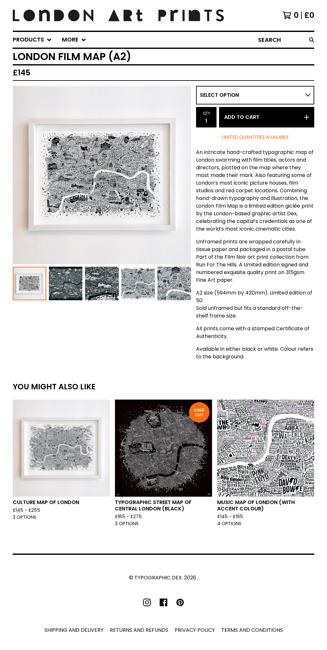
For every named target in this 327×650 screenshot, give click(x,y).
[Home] (118, 15)
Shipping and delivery (73, 630)
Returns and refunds (139, 630)
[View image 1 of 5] (29, 283)
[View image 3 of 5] (101, 283)
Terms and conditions (252, 630)
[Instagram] (147, 602)
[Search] (312, 40)
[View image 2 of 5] (65, 283)
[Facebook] (163, 602)
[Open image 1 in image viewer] (102, 175)
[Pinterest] (180, 602)
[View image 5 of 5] (174, 283)
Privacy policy (195, 630)
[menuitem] (32, 40)
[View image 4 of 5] (138, 283)
